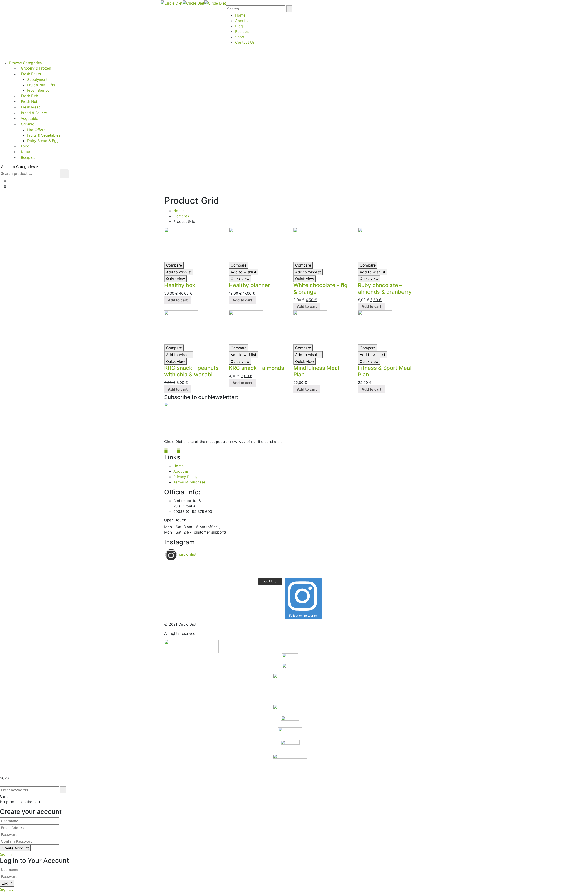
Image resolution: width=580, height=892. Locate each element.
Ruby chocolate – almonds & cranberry (385, 288)
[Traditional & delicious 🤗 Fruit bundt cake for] (228, 572)
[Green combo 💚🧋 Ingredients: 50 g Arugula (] (352, 566)
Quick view (175, 278)
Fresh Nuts (30, 101)
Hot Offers (36, 129)
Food (25, 146)
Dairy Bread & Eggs (43, 140)
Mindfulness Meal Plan (316, 371)
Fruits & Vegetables (43, 135)
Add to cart (178, 300)
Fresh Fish (29, 96)
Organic (27, 124)
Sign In (6, 854)
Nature (26, 151)
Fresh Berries (38, 90)
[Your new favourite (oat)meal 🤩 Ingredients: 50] (228, 566)
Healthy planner (249, 285)
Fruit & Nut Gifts (41, 85)
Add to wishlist (179, 272)
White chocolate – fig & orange (320, 288)
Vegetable (29, 118)
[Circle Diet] (172, 2)
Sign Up (7, 889)
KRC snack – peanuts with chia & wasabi (191, 371)
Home (178, 210)
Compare (174, 265)
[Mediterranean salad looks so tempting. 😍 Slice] (352, 572)
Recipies (28, 157)
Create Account (15, 848)
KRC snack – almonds (256, 368)
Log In (7, 883)
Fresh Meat (30, 107)
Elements (181, 216)
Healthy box (179, 285)
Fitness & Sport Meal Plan (384, 371)
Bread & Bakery (34, 113)
